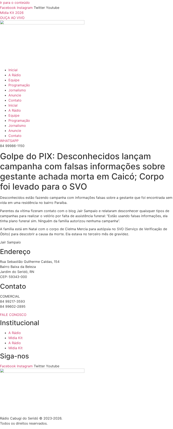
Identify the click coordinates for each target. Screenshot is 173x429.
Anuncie (14, 95)
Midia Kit (15, 338)
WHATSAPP (9, 141)
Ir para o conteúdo (15, 2)
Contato (15, 100)
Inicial (13, 70)
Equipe (13, 80)
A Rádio (14, 75)
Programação (19, 85)
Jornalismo (17, 90)
